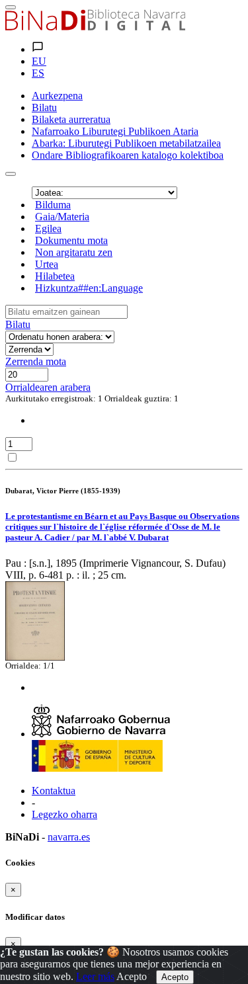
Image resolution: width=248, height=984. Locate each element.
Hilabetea (55, 276)
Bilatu (17, 324)
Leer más (95, 976)
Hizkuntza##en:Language (89, 288)
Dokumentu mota (71, 240)
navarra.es (69, 836)
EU (39, 61)
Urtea (46, 264)
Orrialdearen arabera (48, 387)
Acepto (131, 976)
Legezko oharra (64, 814)
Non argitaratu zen (73, 252)
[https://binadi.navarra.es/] (95, 26)
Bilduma (53, 204)
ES (38, 73)
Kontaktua (53, 790)
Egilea (48, 228)
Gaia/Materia (62, 216)
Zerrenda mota (35, 361)
